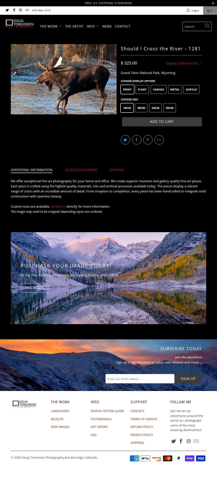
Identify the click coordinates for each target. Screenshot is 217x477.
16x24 (127, 108)
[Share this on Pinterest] (148, 139)
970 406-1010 (41, 10)
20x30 (141, 108)
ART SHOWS (99, 427)
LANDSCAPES (60, 411)
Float (142, 89)
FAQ (93, 435)
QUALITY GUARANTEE (81, 170)
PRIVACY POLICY (142, 435)
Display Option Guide (182, 63)
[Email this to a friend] (159, 139)
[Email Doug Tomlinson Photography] (27, 10)
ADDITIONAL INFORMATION (31, 170)
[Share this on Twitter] (125, 139)
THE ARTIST (74, 26)
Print (127, 89)
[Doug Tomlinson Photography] (19, 23)
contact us (58, 206)
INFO (91, 26)
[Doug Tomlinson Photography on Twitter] (7, 10)
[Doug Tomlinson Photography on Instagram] (20, 10)
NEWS (107, 26)
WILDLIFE (57, 419)
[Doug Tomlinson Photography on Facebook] (13, 10)
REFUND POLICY (142, 427)
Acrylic (191, 89)
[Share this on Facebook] (136, 139)
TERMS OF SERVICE (144, 419)
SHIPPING (117, 170)
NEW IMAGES (60, 427)
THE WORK (49, 26)
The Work (34, 287)
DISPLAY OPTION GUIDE (107, 411)
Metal (174, 89)
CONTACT (123, 26)
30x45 (170, 108)
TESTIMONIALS (101, 419)
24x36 (155, 108)
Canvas (158, 89)
